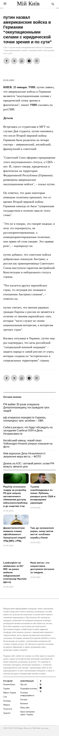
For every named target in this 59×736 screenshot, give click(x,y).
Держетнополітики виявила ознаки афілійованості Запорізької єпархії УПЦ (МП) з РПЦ (14, 534)
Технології (7, 709)
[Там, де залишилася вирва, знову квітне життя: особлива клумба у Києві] (43, 520)
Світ (5, 47)
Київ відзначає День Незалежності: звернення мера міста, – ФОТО (24, 455)
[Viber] (36, 61)
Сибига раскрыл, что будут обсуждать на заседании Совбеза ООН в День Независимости (28, 430)
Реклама (23, 699)
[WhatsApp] (21, 61)
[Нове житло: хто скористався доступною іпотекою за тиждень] (43, 554)
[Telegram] (29, 61)
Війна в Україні (9, 693)
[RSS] (40, 684)
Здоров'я (6, 713)
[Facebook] (6, 61)
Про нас (23, 684)
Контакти (24, 703)
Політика (7, 701)
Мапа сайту (25, 707)
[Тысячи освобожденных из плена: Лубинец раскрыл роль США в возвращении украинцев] (43, 478)
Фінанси (6, 705)
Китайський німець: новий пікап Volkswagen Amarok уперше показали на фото (27, 443)
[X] (14, 61)
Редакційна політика (28, 688)
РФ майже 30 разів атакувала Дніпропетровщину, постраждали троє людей (26, 407)
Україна (6, 688)
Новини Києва (9, 684)
